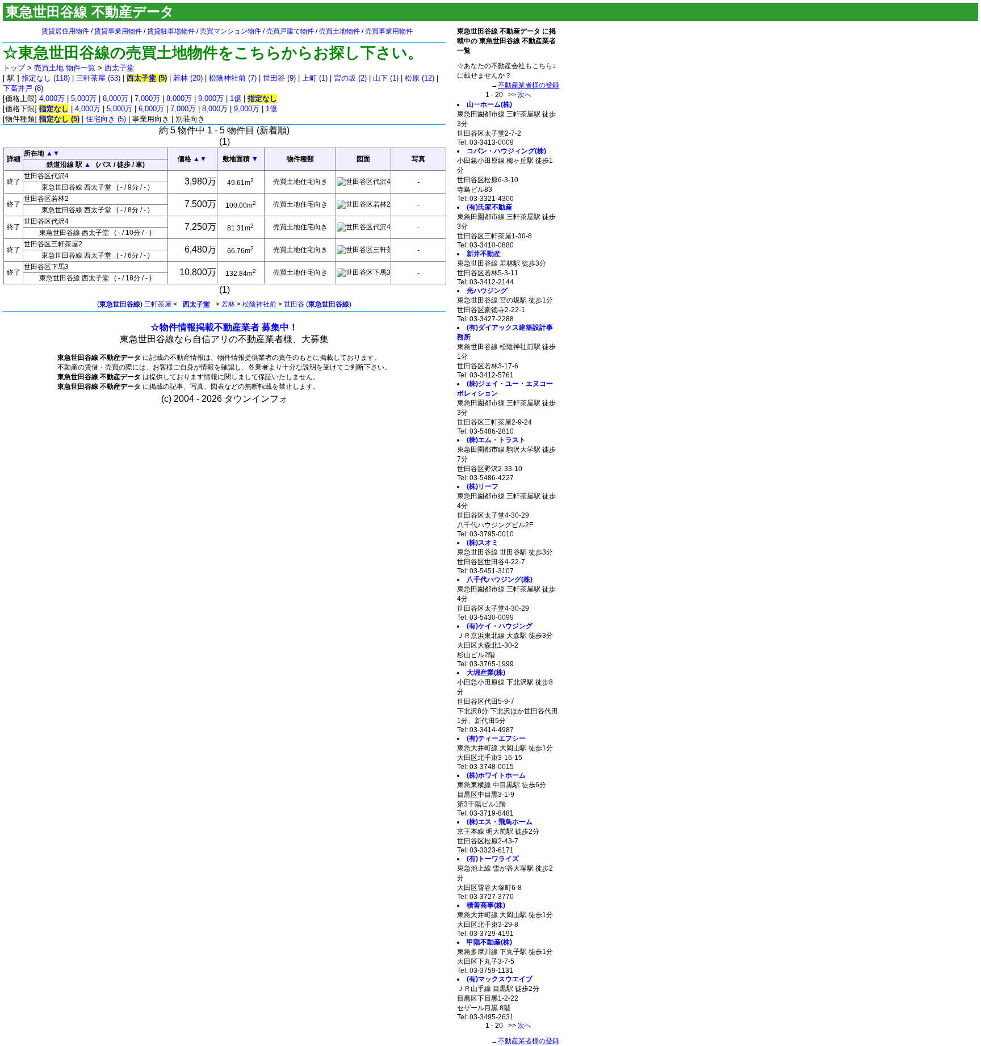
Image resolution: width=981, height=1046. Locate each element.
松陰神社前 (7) (233, 78)
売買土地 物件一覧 (64, 68)
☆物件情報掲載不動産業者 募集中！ (224, 327)
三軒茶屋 (157, 304)
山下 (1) (386, 78)
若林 (228, 304)
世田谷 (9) (279, 78)
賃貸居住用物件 (65, 31)
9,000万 (211, 98)
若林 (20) (188, 78)
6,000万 (115, 98)
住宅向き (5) (106, 119)
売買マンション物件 (230, 31)
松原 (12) (419, 78)
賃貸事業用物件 (118, 31)
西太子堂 (119, 68)
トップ (14, 68)
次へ (524, 95)
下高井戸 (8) (23, 88)
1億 (235, 98)
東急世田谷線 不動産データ (90, 11)
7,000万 (147, 98)
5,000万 (84, 98)
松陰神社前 (259, 304)
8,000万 (179, 98)
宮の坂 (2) (350, 78)
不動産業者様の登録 (528, 85)
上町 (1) (315, 78)
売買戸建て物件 (290, 31)
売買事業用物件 (389, 31)
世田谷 (294, 304)
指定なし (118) (46, 78)
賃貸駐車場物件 (171, 31)
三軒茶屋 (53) (98, 78)
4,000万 (52, 98)
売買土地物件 (339, 31)
